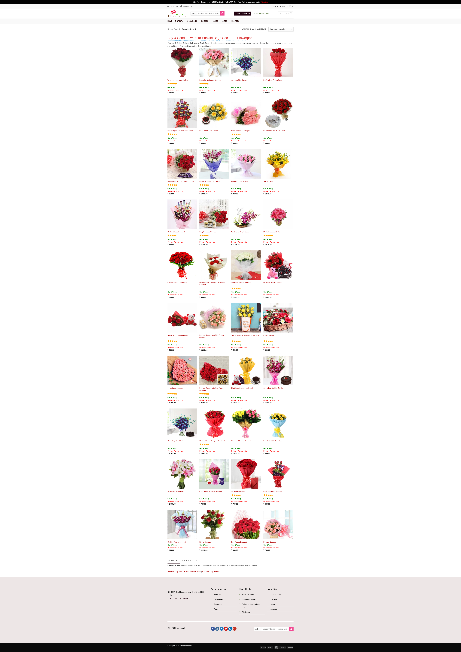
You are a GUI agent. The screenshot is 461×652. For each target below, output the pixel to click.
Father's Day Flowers (211, 571)
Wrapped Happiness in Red (177, 80)
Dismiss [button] (264, 2)
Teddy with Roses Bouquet (177, 335)
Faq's (216, 609)
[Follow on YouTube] (235, 629)
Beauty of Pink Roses (239, 181)
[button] (242, 14)
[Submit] (222, 13)
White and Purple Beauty (240, 232)
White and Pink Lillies (175, 491)
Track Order (218, 599)
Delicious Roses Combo (272, 282)
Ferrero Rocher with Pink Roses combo (211, 336)
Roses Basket (268, 335)
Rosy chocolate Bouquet (272, 491)
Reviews (273, 599)
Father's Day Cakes (192, 571)
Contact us (218, 604)
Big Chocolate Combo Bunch (242, 388)
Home (169, 21)
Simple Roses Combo (207, 232)
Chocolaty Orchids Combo (273, 388)
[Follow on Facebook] (287, 6)
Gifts (224, 21)
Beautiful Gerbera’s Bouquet (210, 80)
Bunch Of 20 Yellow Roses (273, 441)
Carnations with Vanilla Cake (274, 131)
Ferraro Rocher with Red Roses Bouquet (211, 389)
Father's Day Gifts (175, 571)
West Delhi (177, 29)
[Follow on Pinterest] (226, 629)
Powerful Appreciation (175, 388)
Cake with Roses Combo (208, 131)
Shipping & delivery (249, 599)
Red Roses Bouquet (239, 542)
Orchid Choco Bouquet (176, 232)
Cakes (215, 21)
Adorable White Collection (241, 282)
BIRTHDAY (179, 21)
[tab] (173, 565)
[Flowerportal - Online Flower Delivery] (177, 13)
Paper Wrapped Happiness (209, 181)
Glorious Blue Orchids (239, 80)
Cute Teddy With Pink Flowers (210, 491)
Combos (204, 21)
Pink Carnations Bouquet (240, 131)
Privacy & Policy (248, 594)
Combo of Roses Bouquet (241, 441)
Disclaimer (246, 612)
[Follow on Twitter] (292, 6)
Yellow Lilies (268, 181)
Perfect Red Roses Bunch (273, 80)
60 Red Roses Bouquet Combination (213, 441)
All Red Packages (238, 491)
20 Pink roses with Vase (272, 232)
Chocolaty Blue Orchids (176, 441)
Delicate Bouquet (269, 542)
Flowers (235, 21)
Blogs (272, 604)
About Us (217, 594)
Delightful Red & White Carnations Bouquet (212, 283)
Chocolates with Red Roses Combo (180, 181)
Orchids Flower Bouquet (176, 542)
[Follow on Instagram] (290, 6)
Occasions (192, 21)
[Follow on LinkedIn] (230, 629)
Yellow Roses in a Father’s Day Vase (245, 335)
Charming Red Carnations (177, 282)
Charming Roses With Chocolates (180, 131)
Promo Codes (275, 594)
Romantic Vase (205, 542)
